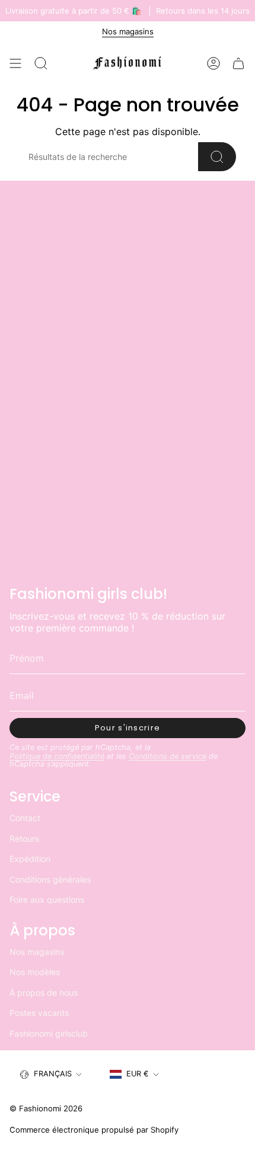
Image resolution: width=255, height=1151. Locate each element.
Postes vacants (39, 1013)
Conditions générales (50, 879)
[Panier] (238, 63)
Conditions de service (167, 756)
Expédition (29, 859)
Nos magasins (128, 31)
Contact (24, 818)
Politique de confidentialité (56, 756)
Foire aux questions (46, 899)
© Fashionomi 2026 (45, 1108)
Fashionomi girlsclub (48, 1033)
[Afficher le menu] (15, 63)
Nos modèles (34, 972)
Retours (24, 838)
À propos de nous (43, 993)
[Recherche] (217, 156)
